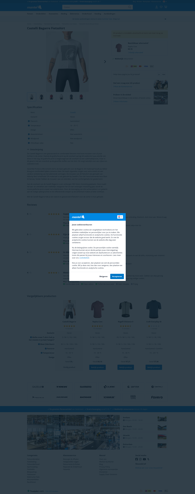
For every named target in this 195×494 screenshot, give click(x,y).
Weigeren (103, 276)
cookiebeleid (84, 258)
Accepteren (117, 276)
